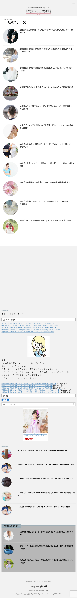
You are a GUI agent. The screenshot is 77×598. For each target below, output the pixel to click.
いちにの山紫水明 (38, 586)
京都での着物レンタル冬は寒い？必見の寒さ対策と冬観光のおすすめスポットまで (31, 390)
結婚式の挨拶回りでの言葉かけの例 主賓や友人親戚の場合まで (46, 182)
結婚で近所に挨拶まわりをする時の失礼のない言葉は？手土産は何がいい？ (29, 384)
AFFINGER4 (57, 594)
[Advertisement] (17, 278)
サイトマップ (38, 581)
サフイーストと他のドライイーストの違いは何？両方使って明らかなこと (28, 323)
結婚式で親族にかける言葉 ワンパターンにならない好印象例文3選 (46, 87)
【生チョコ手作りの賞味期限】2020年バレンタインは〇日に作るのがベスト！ (30, 327)
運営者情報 (29, 581)
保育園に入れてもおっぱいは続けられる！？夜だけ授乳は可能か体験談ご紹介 (30, 325)
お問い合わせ (47, 581)
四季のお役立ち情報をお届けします (38, 590)
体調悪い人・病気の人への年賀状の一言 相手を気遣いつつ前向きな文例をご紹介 (31, 329)
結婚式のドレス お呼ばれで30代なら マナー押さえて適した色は (46, 220)
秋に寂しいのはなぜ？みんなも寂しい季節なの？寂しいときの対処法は (27, 386)
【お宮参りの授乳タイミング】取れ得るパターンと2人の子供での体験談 (28, 332)
